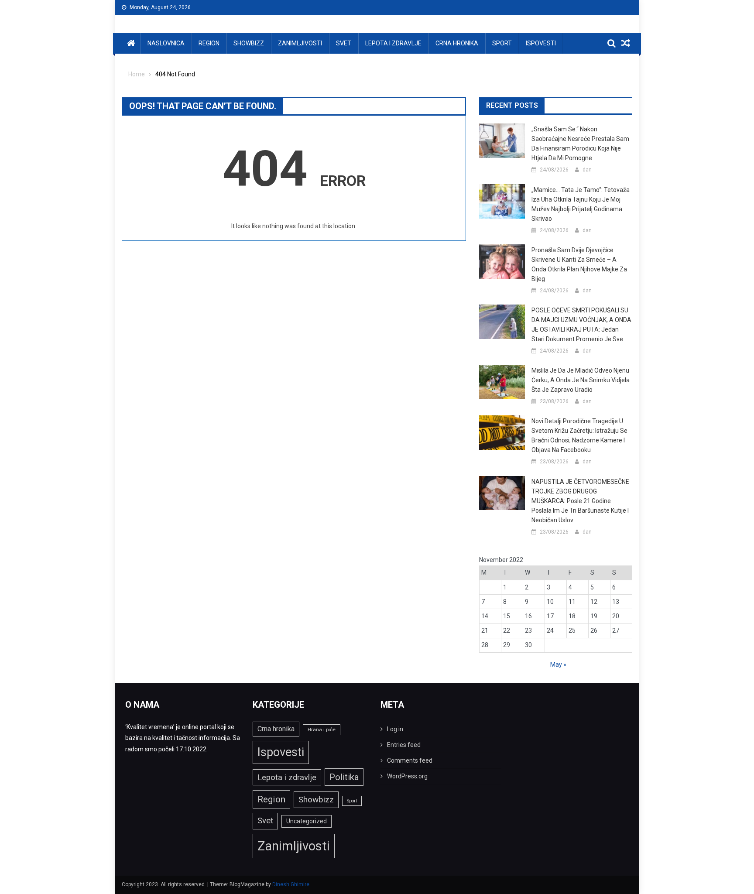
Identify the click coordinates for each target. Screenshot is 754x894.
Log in (395, 729)
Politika (344, 777)
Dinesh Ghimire (290, 884)
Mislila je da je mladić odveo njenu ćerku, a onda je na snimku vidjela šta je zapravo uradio (580, 380)
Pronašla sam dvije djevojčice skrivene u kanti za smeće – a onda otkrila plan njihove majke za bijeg (579, 264)
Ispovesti (541, 43)
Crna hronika (456, 43)
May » (558, 664)
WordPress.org (407, 776)
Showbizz (248, 43)
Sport (502, 43)
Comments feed (409, 760)
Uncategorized (306, 821)
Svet (343, 43)
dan (587, 170)
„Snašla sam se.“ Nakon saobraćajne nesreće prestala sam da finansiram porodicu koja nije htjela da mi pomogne (580, 143)
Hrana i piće (322, 729)
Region (209, 43)
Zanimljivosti (300, 43)
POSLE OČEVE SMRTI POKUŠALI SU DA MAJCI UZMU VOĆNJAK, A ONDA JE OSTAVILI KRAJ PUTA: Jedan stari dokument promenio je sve (581, 325)
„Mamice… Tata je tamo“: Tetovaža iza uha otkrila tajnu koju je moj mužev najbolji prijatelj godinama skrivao (580, 204)
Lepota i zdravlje (393, 43)
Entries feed (404, 744)
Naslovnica (166, 43)
